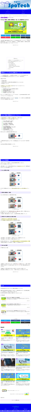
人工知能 (12, 17)
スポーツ (5, 409)
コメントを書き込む (15, 400)
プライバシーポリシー (15, 409)
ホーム (5, 408)
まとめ (9, 68)
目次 (14, 58)
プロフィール (15, 408)
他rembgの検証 (11, 67)
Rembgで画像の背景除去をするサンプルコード (15, 61)
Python (2, 17)
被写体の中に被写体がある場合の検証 (14, 66)
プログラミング (5, 17)
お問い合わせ (25, 409)
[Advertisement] (8, 51)
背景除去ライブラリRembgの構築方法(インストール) (16, 60)
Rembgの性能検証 (11, 62)
